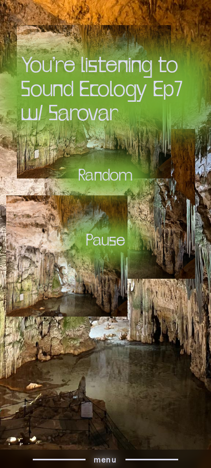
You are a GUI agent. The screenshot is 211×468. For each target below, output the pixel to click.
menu (105, 459)
